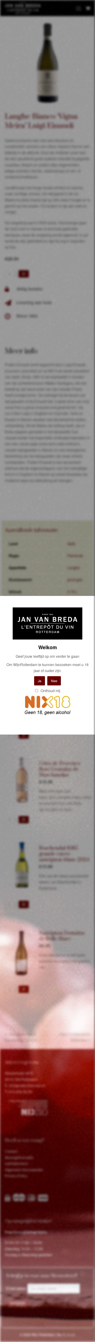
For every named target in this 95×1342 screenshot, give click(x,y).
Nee (54, 680)
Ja (39, 680)
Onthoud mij (50, 690)
